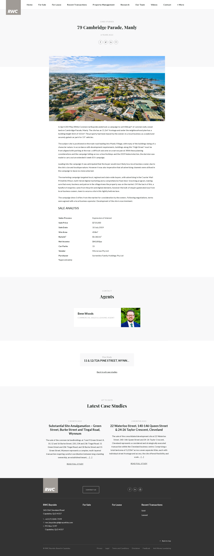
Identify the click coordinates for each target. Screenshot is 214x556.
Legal (107, 548)
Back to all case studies (107, 372)
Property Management (104, 4)
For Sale (42, 4)
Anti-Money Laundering (162, 548)
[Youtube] (140, 489)
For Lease (56, 4)
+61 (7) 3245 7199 (53, 519)
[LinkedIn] (111, 42)
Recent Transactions (152, 504)
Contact (167, 4)
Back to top (166, 541)
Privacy (99, 548)
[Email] (116, 42)
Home (29, 4)
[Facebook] (100, 42)
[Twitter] (106, 42)
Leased (145, 515)
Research (125, 4)
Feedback (146, 548)
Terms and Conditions (120, 548)
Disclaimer (136, 548)
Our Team (140, 4)
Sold (143, 510)
